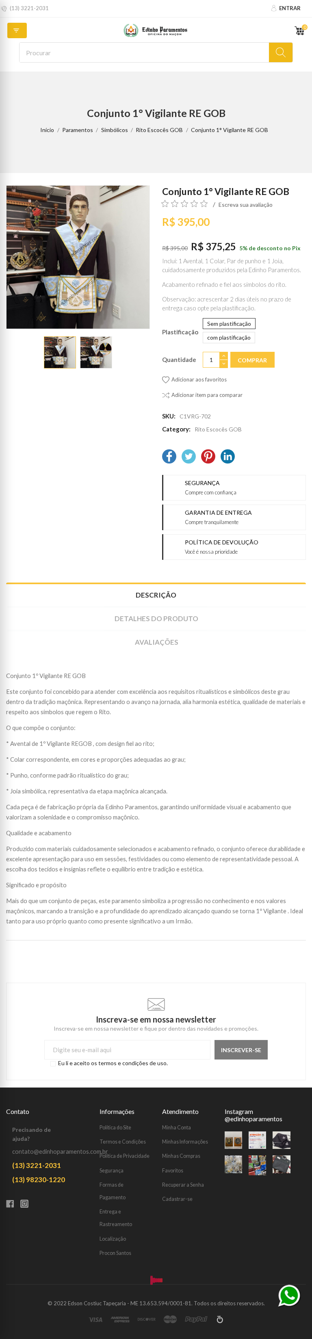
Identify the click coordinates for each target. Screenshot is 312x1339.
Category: (176, 429)
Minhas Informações (185, 1142)
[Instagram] (27, 1204)
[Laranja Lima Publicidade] (219, 1319)
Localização (113, 1239)
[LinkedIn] (228, 457)
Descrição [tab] (156, 595)
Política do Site (115, 1127)
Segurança (112, 1171)
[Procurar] (280, 52)
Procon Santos (115, 1253)
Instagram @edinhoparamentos (253, 1115)
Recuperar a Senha (183, 1185)
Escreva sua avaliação (246, 204)
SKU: (169, 416)
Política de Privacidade (125, 1156)
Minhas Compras (181, 1156)
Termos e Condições (123, 1142)
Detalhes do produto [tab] (156, 618)
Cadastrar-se (177, 1199)
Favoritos (172, 1171)
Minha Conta (176, 1127)
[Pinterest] (208, 457)
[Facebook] (169, 457)
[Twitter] (189, 457)
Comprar (252, 360)
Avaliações (156, 642)
